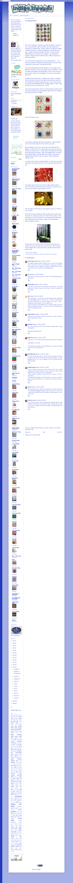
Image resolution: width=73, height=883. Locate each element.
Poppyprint (14, 522)
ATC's (17, 719)
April (15, 691)
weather (55, 254)
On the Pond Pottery (16, 504)
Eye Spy (20, 747)
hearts (17, 760)
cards (21, 732)
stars (16, 835)
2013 (14, 660)
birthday (12, 726)
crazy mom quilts (15, 547)
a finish (20, 715)
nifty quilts (14, 539)
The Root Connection (16, 278)
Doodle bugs (13, 746)
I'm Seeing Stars (17, 673)
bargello (20, 721)
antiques (15, 718)
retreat (20, 822)
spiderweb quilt (19, 833)
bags (17, 721)
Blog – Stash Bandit (16, 275)
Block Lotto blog (47, 80)
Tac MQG (14, 380)
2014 (14, 657)
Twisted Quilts (31, 284)
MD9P (20, 786)
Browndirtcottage (31, 367)
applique (20, 718)
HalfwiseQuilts (15, 295)
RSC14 (12, 825)
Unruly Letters (15, 841)
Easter (12, 747)
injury (15, 767)
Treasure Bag (13, 840)
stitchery (20, 835)
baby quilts (13, 721)
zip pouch (12, 851)
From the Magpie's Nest (16, 265)
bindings (20, 724)
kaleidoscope (13, 768)
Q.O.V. (18, 811)
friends (12, 754)
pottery (12, 808)
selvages (20, 828)
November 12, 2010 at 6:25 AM (38, 324)
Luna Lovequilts (15, 452)
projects (13, 812)
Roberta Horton (14, 824)
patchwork (18, 797)
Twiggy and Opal (15, 401)
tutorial (20, 840)
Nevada (16, 793)
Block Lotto (30, 254)
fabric (12, 749)
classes (14, 739)
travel (20, 837)
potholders (20, 806)
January (16, 698)
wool (17, 849)
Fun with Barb (15, 286)
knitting (17, 768)
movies (12, 789)
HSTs (11, 764)
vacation (16, 843)
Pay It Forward (14, 798)
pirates (14, 802)
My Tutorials (16, 15)
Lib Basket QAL (18, 772)
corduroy (13, 741)
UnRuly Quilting (15, 585)
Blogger (39, 869)
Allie (28, 296)
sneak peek (13, 833)
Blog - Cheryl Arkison (16, 271)
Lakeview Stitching (16, 384)
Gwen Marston (16, 759)
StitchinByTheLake (31, 354)
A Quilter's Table (15, 215)
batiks (17, 723)
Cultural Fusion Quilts (16, 513)
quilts (12, 820)
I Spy (17, 764)
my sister (13, 791)
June (15, 686)
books (17, 731)
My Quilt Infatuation (16, 255)
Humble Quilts (15, 206)
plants (20, 802)
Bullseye (20, 731)
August (15, 681)
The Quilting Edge (15, 409)
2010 (14, 667)
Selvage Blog (14, 304)
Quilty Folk (14, 339)
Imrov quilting (19, 765)
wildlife (17, 846)
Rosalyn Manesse (31, 314)
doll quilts (20, 744)
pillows (12, 802)
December (16, 669)
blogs (12, 731)
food (12, 752)
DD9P (16, 744)
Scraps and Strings (16, 487)
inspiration (20, 767)
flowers (20, 751)
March (15, 693)
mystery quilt (19, 791)
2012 (14, 662)
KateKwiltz (30, 324)
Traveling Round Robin (16, 838)
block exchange (18, 726)
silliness (20, 830)
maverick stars (47, 254)
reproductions (13, 822)
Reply (29, 270)
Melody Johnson (15, 223)
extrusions (16, 747)
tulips (17, 840)
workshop (20, 849)
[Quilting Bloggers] (16, 710)
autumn (20, 719)
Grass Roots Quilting (16, 347)
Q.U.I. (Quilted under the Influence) (16, 598)
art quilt (13, 720)
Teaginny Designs (15, 321)
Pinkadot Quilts (15, 392)
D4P (11, 744)
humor (14, 764)
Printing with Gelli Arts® (15, 419)
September (16, 679)
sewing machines (14, 830)
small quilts (13, 832)
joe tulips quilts (15, 469)
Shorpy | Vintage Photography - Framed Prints (15, 251)
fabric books (16, 749)
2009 (14, 701)
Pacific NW (13, 794)
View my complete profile (16, 60)
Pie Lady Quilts (15, 461)
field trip (16, 751)
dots (17, 746)
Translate (15, 103)
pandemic (17, 794)
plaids (17, 802)
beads (12, 724)
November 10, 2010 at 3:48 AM (43, 261)
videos (20, 843)
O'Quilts (13, 241)
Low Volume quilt (14, 781)
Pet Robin (20, 798)
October (16, 676)
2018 (14, 648)
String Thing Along (16, 530)
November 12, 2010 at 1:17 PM (39, 337)
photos (15, 800)
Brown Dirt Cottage (43, 83)
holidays (13, 762)
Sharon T (47, 68)
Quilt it (13, 559)
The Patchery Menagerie (15, 233)
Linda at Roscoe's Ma (32, 261)
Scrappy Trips (14, 827)
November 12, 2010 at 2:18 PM (42, 354)
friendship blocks (18, 754)
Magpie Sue (30, 337)
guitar (21, 757)
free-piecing (18, 752)
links (21, 777)
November (16, 671)
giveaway (16, 756)
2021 (14, 641)
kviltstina (14, 620)
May (15, 688)
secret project (14, 828)
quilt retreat (16, 815)
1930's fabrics (16, 715)
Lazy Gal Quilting (15, 611)
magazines (16, 783)
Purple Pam (30, 400)
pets (12, 800)
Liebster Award (16, 777)
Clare (29, 274)
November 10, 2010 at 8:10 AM (36, 274)
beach (21, 723)
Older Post (60, 432)
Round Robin (19, 824)
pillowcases (19, 800)
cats (12, 735)
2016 (14, 653)
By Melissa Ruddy (15, 440)
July (15, 683)
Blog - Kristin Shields (16, 268)
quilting (20, 818)
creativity (19, 741)
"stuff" (12, 715)
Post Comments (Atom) (35, 435)
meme (12, 788)
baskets (12, 723)
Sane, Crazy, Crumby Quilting (16, 189)
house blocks (19, 762)
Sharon (29, 387)
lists (11, 778)
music (15, 789)
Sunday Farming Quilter (15, 603)
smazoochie (14, 576)
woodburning (13, 849)
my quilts (19, 790)
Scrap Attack (18, 825)
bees (16, 724)
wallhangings (19, 845)
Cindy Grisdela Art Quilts (16, 374)
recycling (20, 820)
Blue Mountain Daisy (16, 356)
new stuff (20, 793)
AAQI (12, 716)
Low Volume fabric (18, 780)
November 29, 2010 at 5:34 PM (39, 400)
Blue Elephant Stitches (15, 479)
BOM (14, 731)
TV (11, 841)
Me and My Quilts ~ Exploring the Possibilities (16, 169)
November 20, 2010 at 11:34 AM (42, 367)
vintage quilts (13, 844)
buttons (16, 732)
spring (12, 835)
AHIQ (14, 716)
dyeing (20, 746)
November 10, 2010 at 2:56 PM (36, 296)
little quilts (16, 778)
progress (20, 809)
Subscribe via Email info (24, 15)
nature (51, 254)
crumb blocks (41, 254)
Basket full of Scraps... (16, 432)
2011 (14, 664)
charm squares (14, 738)
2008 (14, 703)
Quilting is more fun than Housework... (16, 180)
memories (16, 788)
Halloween (13, 760)
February (16, 695)
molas (21, 788)
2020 (14, 643)
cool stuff (19, 739)
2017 (14, 650)
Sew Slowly (14, 364)
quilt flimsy (17, 813)
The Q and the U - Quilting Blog (16, 594)
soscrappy (14, 198)
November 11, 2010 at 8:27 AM (41, 314)
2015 (14, 655)
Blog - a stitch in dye (16, 556)
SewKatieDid (14, 377)
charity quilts (35, 254)
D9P (14, 744)
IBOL (21, 764)
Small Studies (19, 832)
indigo (12, 767)
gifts (12, 756)
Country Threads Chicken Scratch (15, 428)
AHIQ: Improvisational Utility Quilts (16, 330)
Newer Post (27, 432)
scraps (20, 827)
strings (12, 837)
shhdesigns (14, 496)
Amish (17, 716)
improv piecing (14, 765)
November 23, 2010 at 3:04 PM (37, 387)
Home (11, 15)
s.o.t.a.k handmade (15, 444)
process (16, 808)
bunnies (12, 732)
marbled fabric (18, 785)
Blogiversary (19, 729)
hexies (21, 760)
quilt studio (16, 817)
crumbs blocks (19, 743)
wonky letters (18, 848)
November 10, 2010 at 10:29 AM (40, 284)
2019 (14, 645)
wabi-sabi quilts (15, 312)
